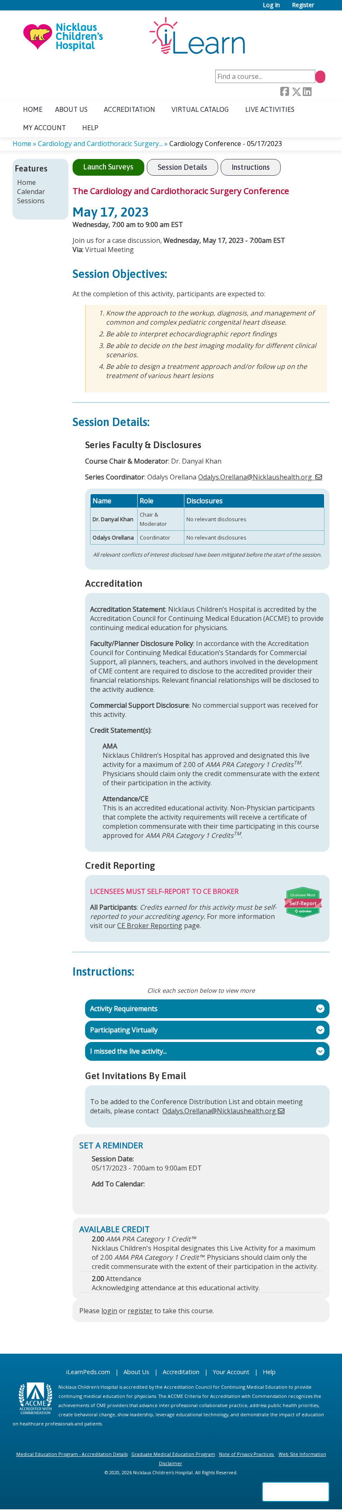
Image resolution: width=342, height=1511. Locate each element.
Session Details (182, 167)
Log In (271, 5)
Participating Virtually (121, 1029)
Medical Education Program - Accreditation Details (72, 1454)
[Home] (133, 36)
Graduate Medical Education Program (173, 1454)
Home (33, 109)
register (140, 1310)
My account (44, 128)
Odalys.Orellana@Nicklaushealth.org (255, 477)
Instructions (250, 167)
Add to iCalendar (137, 1196)
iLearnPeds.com (88, 1372)
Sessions (31, 200)
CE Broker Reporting (149, 925)
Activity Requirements (121, 1008)
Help (90, 128)
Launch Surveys (108, 166)
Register (303, 5)
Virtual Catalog (200, 109)
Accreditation (129, 109)
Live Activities (269, 109)
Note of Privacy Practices (246, 1454)
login (109, 1310)
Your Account (231, 1372)
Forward (318, 91)
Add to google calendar (100, 1196)
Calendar (31, 191)
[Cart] (322, 8)
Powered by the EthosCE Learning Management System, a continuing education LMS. (295, 1492)
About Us (136, 1372)
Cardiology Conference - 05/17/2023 (225, 143)
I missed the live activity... (126, 1051)
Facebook (284, 91)
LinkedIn (307, 91)
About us (71, 109)
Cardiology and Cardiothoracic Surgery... (100, 143)
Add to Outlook (157, 1196)
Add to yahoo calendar (119, 1196)
